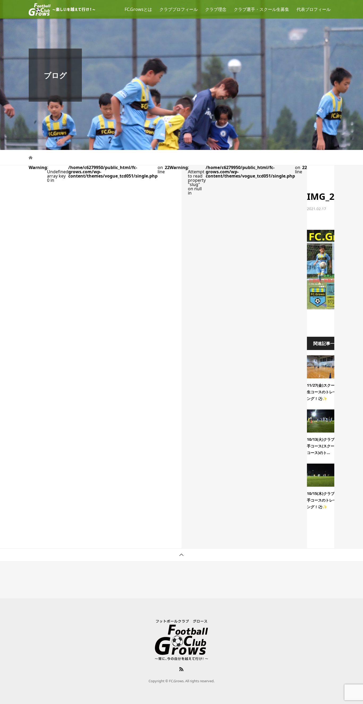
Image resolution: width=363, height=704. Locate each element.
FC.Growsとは (138, 9)
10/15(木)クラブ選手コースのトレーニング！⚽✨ (323, 500)
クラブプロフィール (178, 9)
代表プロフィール (314, 9)
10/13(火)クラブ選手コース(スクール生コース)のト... (324, 446)
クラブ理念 (215, 9)
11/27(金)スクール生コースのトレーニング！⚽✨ (323, 392)
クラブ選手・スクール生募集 (261, 9)
